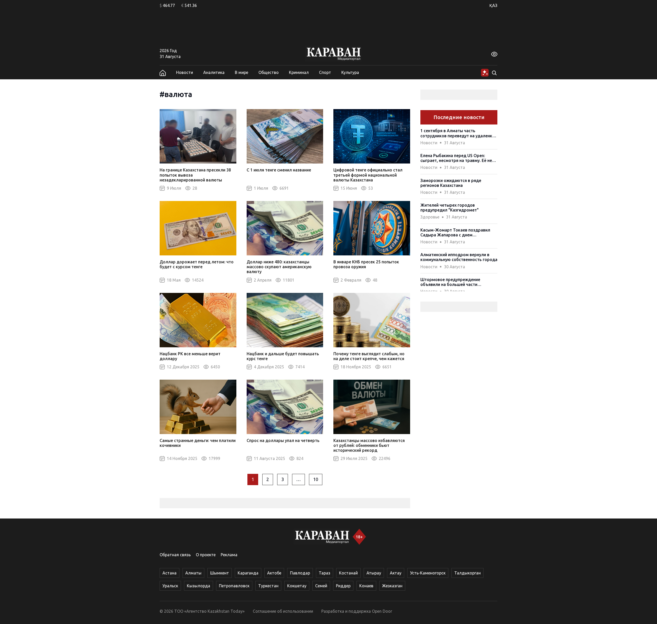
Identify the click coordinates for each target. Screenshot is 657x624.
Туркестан (268, 585)
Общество (268, 72)
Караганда (248, 573)
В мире (241, 72)
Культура (350, 72)
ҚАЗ (493, 5)
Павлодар (300, 573)
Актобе (274, 573)
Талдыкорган (467, 573)
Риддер (343, 585)
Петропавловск (234, 585)
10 (315, 479)
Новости (184, 72)
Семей (321, 585)
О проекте (206, 554)
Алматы (193, 573)
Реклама (229, 554)
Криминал (299, 72)
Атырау (373, 573)
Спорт (325, 72)
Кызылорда (198, 585)
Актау (395, 573)
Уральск (170, 585)
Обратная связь (175, 554)
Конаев (366, 585)
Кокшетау (296, 585)
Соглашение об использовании (283, 611)
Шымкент (219, 573)
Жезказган (392, 585)
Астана (169, 573)
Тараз (324, 573)
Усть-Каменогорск (428, 573)
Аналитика (214, 72)
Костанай (348, 573)
